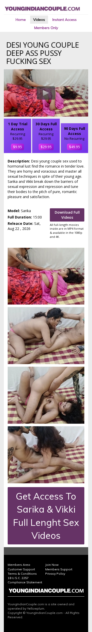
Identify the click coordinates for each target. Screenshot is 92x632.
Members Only (46, 27)
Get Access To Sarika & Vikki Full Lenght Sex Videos (46, 515)
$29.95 (46, 146)
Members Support (58, 569)
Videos (39, 19)
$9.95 (17, 146)
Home (21, 19)
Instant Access (64, 19)
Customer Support (21, 569)
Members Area (19, 565)
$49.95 (74, 146)
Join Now (52, 565)
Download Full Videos (67, 215)
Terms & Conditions (22, 573)
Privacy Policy (55, 573)
